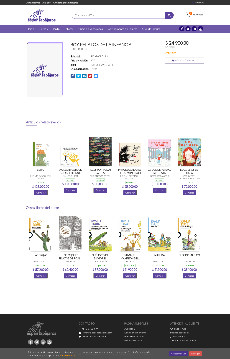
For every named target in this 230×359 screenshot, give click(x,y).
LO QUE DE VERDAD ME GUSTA (159, 171)
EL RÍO (40, 169)
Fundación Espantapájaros (65, 2)
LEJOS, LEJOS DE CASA (189, 171)
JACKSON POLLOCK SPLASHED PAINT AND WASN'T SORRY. (70, 171)
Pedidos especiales (179, 332)
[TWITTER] (188, 28)
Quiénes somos (33, 2)
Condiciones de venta (135, 332)
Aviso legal (129, 328)
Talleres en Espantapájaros (183, 340)
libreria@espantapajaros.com (97, 332)
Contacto (46, 2)
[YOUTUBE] (200, 28)
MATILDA (159, 255)
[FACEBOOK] (181, 28)
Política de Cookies (133, 340)
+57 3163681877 (90, 328)
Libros (43, 28)
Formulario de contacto (94, 336)
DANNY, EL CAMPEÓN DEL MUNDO (130, 257)
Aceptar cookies (178, 353)
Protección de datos (134, 336)
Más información (67, 355)
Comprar (40, 192)
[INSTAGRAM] (194, 28)
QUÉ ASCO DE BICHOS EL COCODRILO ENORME (100, 257)
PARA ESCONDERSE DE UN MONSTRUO (129, 171)
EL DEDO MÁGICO (189, 255)
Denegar (195, 353)
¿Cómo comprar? (178, 336)
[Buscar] (169, 15)
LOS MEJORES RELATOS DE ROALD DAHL (70, 257)
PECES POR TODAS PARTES (100, 171)
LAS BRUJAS (40, 255)
